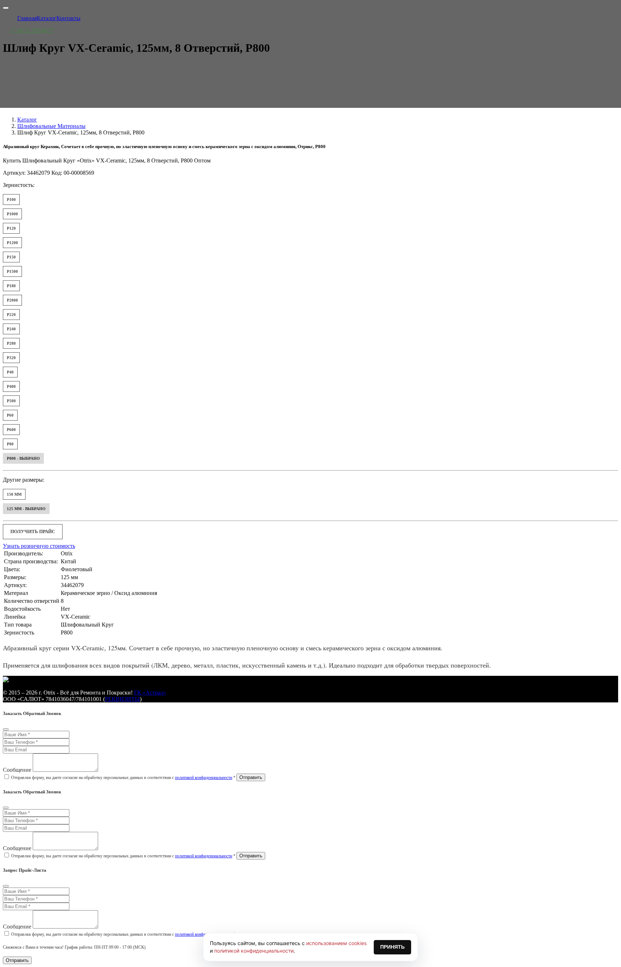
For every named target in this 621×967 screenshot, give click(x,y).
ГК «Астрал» (150, 692)
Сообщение (17, 770)
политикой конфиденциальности (203, 777)
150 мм (14, 494)
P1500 (12, 271)
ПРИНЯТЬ (392, 947)
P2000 (12, 300)
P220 (11, 314)
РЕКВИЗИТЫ (122, 699)
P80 (10, 444)
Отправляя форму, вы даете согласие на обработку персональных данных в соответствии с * (123, 777)
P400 (11, 386)
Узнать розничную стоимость (39, 546)
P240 (11, 329)
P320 (11, 358)
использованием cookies (336, 943)
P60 (10, 415)
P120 (11, 228)
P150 (11, 257)
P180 (11, 286)
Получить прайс (32, 531)
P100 (11, 199)
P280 (11, 343)
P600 (11, 429)
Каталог (27, 119)
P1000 (12, 214)
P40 (10, 372)
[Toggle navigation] (6, 8)
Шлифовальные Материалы (51, 126)
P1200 (12, 242)
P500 (11, 401)
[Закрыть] (6, 729)
